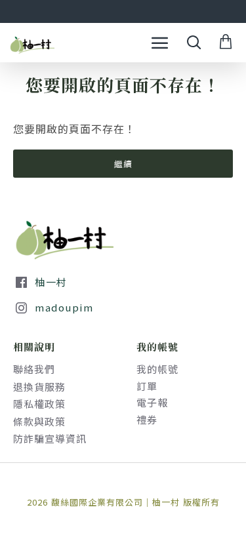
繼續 (123, 163)
